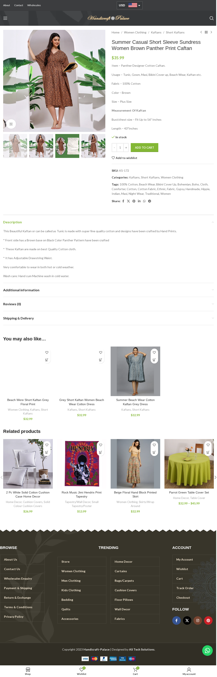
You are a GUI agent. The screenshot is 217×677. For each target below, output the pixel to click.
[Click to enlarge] (11, 124)
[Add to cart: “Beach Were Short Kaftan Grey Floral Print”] (47, 359)
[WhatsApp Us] (207, 650)
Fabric (171, 189)
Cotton (131, 189)
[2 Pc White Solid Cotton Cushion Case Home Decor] (28, 464)
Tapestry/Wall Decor (77, 502)
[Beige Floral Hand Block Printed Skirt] (135, 464)
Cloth (204, 184)
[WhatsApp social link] (144, 201)
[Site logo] (108, 18)
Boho (195, 184)
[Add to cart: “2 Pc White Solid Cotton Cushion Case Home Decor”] (47, 452)
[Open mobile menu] (5, 18)
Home (116, 32)
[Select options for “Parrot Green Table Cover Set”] (208, 452)
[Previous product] (201, 32)
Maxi (124, 193)
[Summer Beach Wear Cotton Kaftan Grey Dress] (135, 371)
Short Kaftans (175, 32)
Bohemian (184, 184)
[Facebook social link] (123, 201)
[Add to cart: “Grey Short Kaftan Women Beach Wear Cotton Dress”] (100, 359)
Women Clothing (135, 32)
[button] (7, 81)
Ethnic (161, 189)
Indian (116, 193)
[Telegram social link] (149, 201)
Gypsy (180, 189)
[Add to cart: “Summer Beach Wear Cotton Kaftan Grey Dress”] (154, 359)
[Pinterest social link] (134, 201)
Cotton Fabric (147, 189)
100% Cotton (129, 184)
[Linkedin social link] (139, 201)
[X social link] (128, 201)
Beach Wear (147, 184)
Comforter (118, 189)
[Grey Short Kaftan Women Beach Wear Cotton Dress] (82, 371)
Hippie (205, 189)
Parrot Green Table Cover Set (189, 492)
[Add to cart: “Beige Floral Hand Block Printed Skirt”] (154, 452)
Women (165, 193)
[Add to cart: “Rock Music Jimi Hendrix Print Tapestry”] (100, 452)
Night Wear (136, 193)
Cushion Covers (32, 502)
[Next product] (211, 32)
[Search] (211, 18)
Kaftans (156, 32)
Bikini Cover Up (166, 184)
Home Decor (14, 502)
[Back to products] (206, 32)
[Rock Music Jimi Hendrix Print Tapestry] (82, 464)
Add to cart (144, 147)
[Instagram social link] (197, 620)
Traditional (152, 193)
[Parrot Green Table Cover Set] (189, 464)
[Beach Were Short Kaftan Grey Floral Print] (28, 371)
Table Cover (197, 498)
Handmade (193, 189)
